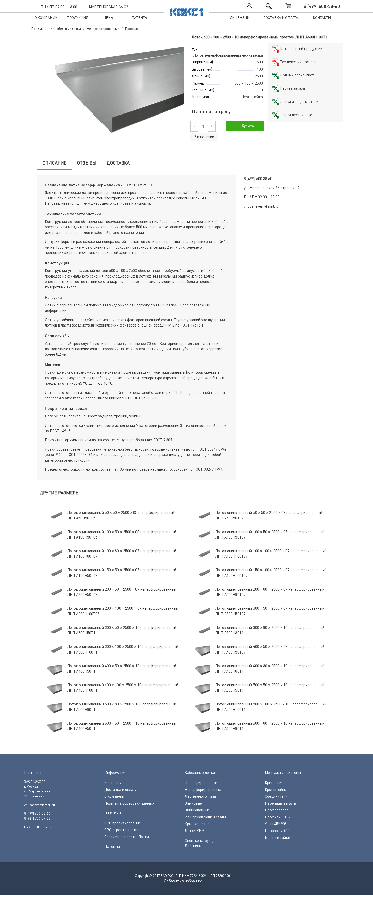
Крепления (274, 782)
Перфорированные (201, 782)
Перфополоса (277, 810)
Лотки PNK (194, 830)
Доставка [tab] (118, 163)
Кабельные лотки (200, 772)
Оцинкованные (197, 810)
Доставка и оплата (280, 17)
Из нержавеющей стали (205, 816)
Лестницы (193, 845)
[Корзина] (293, 6)
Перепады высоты (281, 803)
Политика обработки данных (129, 803)
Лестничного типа (200, 796)
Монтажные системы (283, 772)
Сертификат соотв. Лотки (126, 836)
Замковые (193, 803)
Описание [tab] (54, 163)
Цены (108, 17)
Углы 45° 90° (276, 823)
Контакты (322, 17)
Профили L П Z (278, 816)
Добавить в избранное (183, 880)
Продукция (77, 17)
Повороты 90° (277, 830)
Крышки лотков (198, 823)
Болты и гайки (277, 837)
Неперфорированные (203, 789)
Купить (247, 125)
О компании (46, 17)
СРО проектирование (122, 823)
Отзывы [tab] (86, 163)
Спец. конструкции (201, 840)
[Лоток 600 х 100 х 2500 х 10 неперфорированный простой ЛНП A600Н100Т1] (106, 91)
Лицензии (239, 17)
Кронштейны (276, 789)
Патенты (140, 17)
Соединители (276, 796)
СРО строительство (121, 829)
